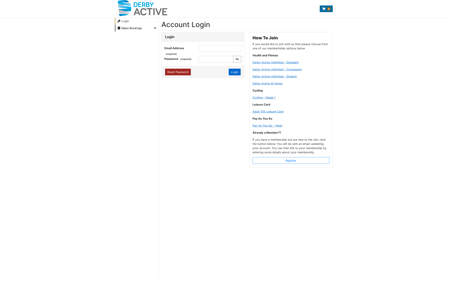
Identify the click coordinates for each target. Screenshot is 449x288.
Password (171, 59)
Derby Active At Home (267, 83)
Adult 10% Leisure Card (268, 111)
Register (291, 160)
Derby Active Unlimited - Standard (276, 62)
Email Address (174, 48)
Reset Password (178, 72)
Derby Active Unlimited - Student (275, 76)
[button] (237, 59)
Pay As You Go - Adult (267, 125)
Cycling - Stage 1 (264, 97)
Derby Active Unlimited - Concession (277, 69)
